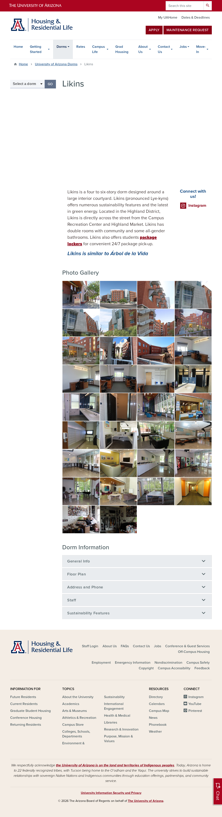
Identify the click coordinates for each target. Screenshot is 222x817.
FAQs (125, 646)
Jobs (183, 47)
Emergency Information (132, 662)
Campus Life (98, 49)
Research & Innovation (121, 729)
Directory (156, 697)
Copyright (146, 668)
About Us (143, 49)
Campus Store (73, 724)
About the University (77, 697)
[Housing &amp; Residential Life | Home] (41, 25)
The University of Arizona (145, 801)
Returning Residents (25, 724)
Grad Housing (121, 49)
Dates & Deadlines (195, 17)
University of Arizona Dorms (56, 64)
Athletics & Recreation (79, 718)
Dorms (62, 47)
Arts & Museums (74, 711)
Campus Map (159, 711)
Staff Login (90, 646)
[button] (81, 294)
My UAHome (167, 17)
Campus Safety (198, 662)
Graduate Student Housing (30, 711)
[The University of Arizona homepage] (39, 5)
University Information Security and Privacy (111, 793)
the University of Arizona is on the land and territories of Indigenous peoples (115, 765)
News (153, 718)
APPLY (154, 30)
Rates (80, 47)
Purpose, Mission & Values (118, 738)
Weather (155, 731)
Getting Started (35, 49)
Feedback (202, 668)
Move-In (201, 49)
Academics (70, 704)
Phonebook (157, 724)
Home (18, 47)
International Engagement (114, 706)
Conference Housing (26, 718)
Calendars (157, 704)
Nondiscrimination (168, 662)
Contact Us (164, 49)
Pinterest (195, 711)
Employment (101, 662)
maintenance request (187, 30)
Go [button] (52, 84)
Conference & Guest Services (187, 646)
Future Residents (23, 697)
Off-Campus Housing (194, 652)
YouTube (194, 704)
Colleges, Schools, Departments (76, 734)
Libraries (110, 722)
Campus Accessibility (174, 668)
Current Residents (24, 704)
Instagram (196, 697)
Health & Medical (117, 715)
